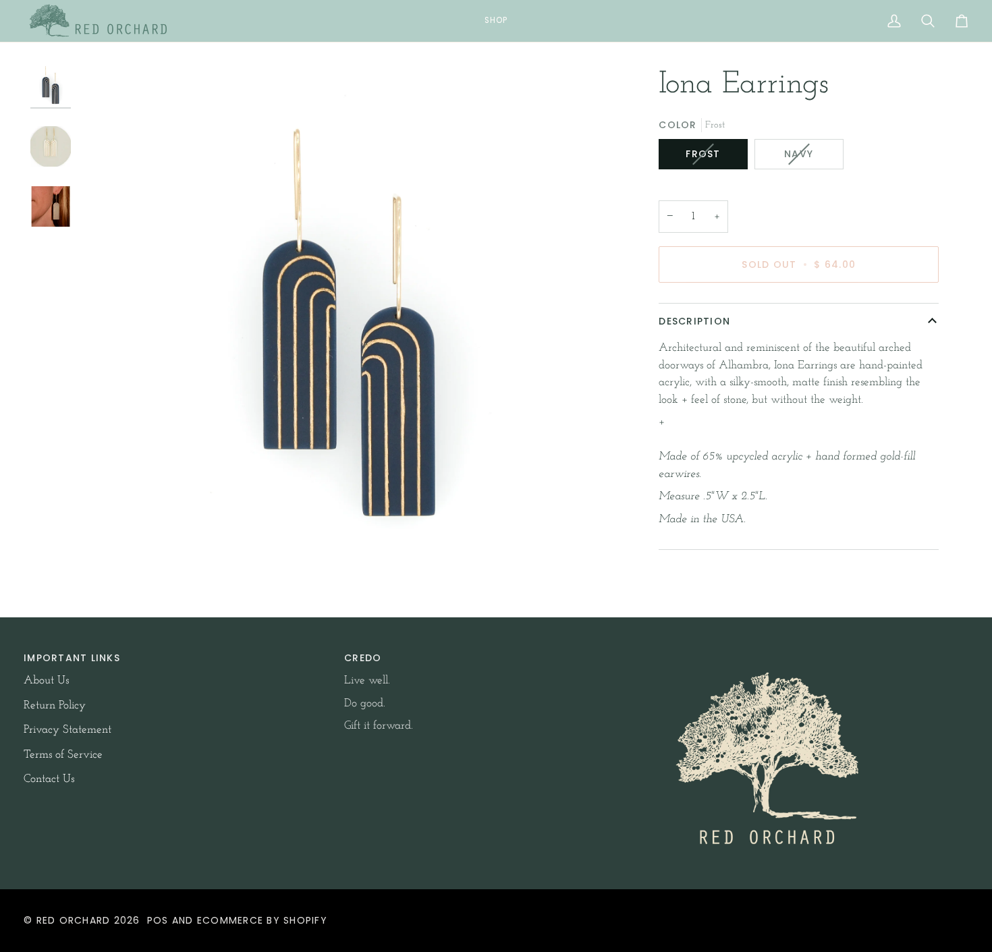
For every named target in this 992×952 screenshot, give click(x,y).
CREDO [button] (362, 658)
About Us (46, 680)
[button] (496, 21)
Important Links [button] (72, 658)
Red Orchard (73, 920)
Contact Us (49, 779)
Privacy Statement (67, 729)
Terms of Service (63, 754)
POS (158, 920)
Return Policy (55, 705)
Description (694, 321)
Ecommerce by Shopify (262, 920)
